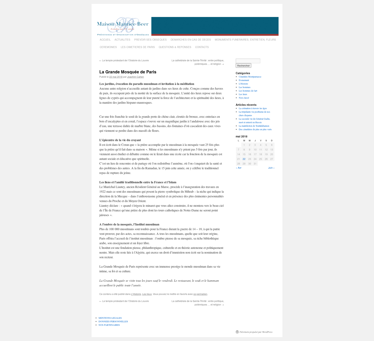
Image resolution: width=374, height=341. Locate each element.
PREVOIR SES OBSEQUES (150, 39)
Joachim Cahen (135, 76)
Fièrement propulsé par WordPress (256, 331)
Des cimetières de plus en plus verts (255, 129)
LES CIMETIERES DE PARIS (138, 47)
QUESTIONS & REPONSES (175, 47)
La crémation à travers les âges (253, 108)
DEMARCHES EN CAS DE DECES (191, 39)
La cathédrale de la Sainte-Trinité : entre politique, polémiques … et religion (198, 62)
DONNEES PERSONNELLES (113, 321)
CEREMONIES (108, 47)
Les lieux (147, 294)
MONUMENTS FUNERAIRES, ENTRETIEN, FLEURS (245, 39)
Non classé (244, 97)
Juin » (271, 167)
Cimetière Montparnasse (250, 76)
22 (244, 158)
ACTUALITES (122, 39)
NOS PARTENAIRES (109, 324)
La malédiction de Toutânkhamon (254, 125)
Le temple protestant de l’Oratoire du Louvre (124, 60)
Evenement (244, 80)
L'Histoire (136, 294)
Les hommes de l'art (248, 90)
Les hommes (245, 87)
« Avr (238, 167)
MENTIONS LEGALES (110, 317)
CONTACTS (202, 47)
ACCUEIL (105, 39)
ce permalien (200, 294)
